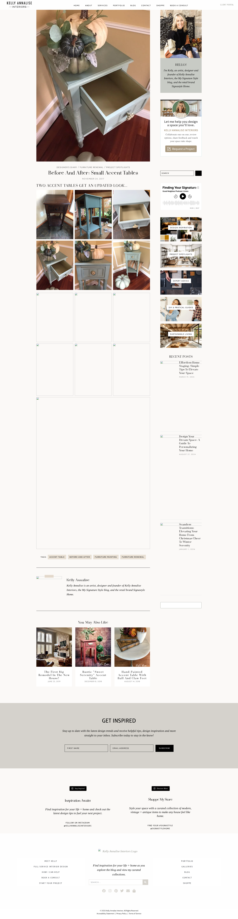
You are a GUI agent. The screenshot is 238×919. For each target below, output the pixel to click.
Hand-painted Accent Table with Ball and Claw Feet (132, 675)
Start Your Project (50, 883)
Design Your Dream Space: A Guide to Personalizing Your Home (189, 443)
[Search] (198, 173)
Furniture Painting (106, 557)
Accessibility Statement (105, 913)
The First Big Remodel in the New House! (54, 675)
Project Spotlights (118, 167)
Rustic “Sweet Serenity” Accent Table (93, 675)
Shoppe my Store (160, 799)
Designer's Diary (67, 167)
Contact (146, 5)
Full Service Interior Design (51, 866)
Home (77, 5)
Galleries (187, 866)
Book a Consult (179, 5)
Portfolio (119, 5)
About (88, 5)
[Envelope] (128, 891)
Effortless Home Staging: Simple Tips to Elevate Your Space (189, 368)
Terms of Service (135, 913)
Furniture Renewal (91, 167)
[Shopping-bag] (134, 891)
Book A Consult (51, 877)
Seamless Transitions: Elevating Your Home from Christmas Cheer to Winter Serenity (190, 535)
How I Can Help (51, 872)
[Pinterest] (116, 891)
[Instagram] (110, 891)
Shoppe (160, 5)
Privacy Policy (121, 913)
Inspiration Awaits (78, 800)
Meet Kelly (50, 861)
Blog (133, 5)
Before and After (80, 557)
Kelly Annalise (78, 580)
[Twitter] (122, 891)
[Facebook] (104, 891)
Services (103, 5)
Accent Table (57, 557)
